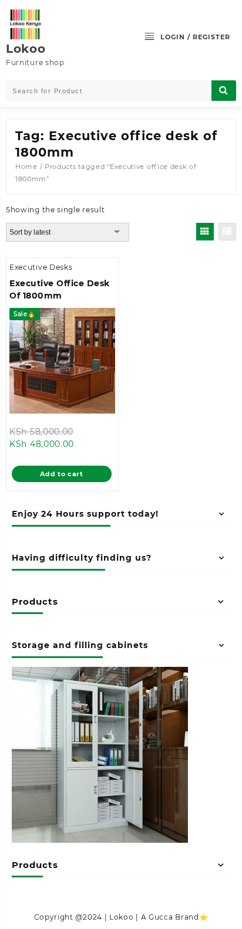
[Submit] (223, 90)
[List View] (227, 231)
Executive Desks (41, 267)
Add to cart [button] (61, 474)
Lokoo (26, 49)
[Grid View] (205, 231)
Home (26, 166)
